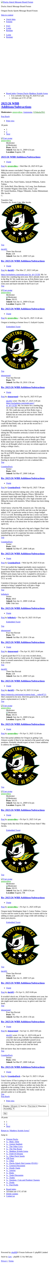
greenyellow (17, 112)
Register (9, 37)
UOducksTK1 (39, 112)
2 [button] (6, 132)
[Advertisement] (25, 65)
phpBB (14, 1252)
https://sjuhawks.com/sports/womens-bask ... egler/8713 (23, 694)
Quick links (11, 19)
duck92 (4, 249)
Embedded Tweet (13, 327)
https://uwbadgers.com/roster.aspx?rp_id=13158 (20, 274)
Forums (9, 22)
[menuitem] (8, 26)
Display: (6, 1106)
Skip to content (7, 15)
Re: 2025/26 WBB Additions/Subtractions (23, 261)
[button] (8, 134)
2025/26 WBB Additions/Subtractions (16, 105)
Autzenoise (27, 112)
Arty (10, 1257)
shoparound (6, 375)
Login (8, 35)
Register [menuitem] (9, 30)
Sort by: (24, 1106)
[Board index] (17, 2)
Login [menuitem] (8, 28)
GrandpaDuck (7, 467)
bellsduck (5, 594)
